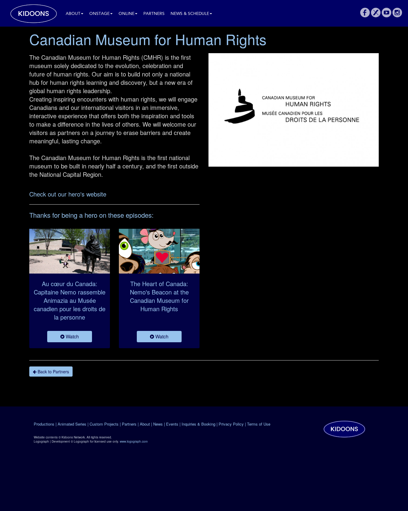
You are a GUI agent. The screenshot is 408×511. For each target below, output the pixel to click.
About (73, 14)
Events (172, 424)
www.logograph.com (134, 441)
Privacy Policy (231, 424)
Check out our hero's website (67, 194)
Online (126, 14)
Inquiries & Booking (198, 424)
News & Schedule (190, 14)
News (158, 424)
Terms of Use (258, 424)
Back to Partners (52, 372)
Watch (72, 336)
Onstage (99, 14)
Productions (44, 424)
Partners (154, 14)
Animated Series (72, 424)
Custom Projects (104, 424)
